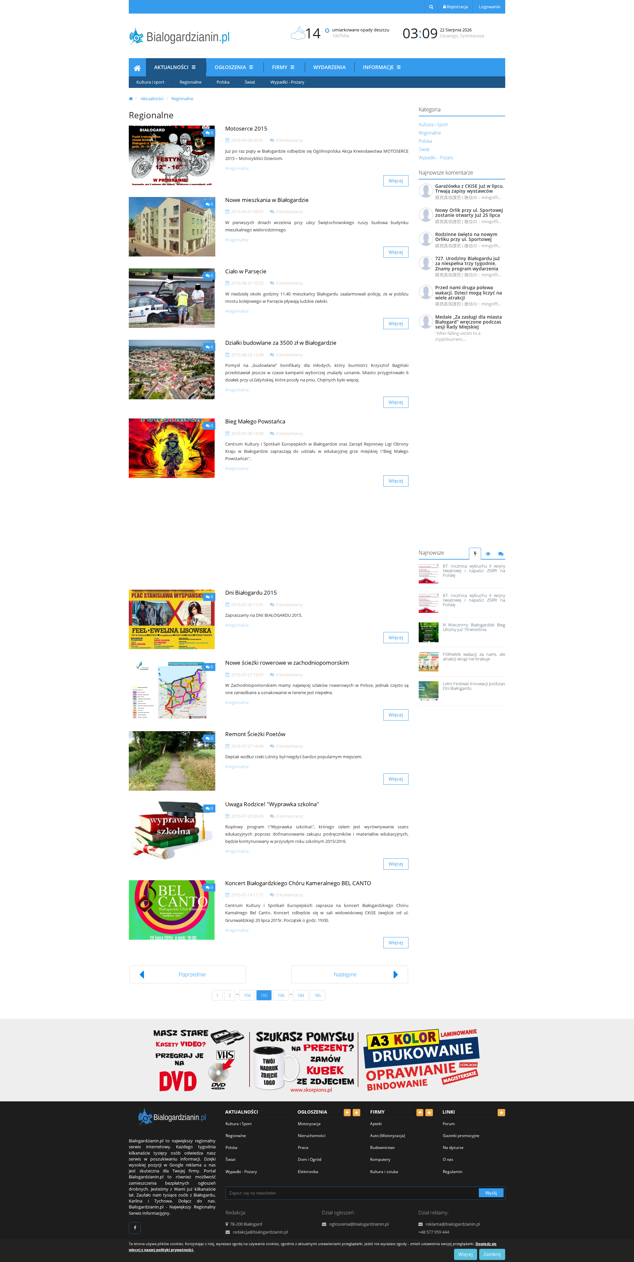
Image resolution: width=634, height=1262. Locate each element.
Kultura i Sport (433, 124)
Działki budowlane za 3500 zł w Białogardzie (280, 342)
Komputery (380, 1159)
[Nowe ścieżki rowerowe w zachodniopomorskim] (172, 689)
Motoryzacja (309, 1123)
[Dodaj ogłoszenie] (347, 1112)
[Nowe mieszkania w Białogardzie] (172, 226)
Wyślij (491, 1193)
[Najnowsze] (475, 554)
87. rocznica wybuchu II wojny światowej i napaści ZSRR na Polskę (474, 570)
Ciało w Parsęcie (245, 271)
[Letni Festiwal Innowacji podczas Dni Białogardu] (429, 691)
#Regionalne (237, 168)
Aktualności (172, 67)
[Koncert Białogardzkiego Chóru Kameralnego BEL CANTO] (172, 910)
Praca (303, 1147)
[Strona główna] (131, 98)
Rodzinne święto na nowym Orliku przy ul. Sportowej (466, 236)
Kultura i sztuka (384, 1171)
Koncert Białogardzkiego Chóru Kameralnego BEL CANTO (298, 883)
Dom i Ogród (309, 1159)
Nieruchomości (312, 1135)
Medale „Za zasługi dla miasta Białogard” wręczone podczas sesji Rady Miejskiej (468, 322)
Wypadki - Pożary (287, 82)
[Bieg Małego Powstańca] (172, 448)
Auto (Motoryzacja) (387, 1135)
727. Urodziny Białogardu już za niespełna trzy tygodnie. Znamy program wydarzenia (467, 263)
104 (247, 995)
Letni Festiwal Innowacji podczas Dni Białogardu (474, 686)
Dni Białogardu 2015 (251, 592)
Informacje (379, 67)
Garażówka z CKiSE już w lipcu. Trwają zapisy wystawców (469, 188)
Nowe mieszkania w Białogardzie (267, 200)
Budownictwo (382, 1147)
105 (264, 995)
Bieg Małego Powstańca (255, 421)
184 (300, 995)
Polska (223, 82)
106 (280, 995)
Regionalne (190, 82)
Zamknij (492, 1254)
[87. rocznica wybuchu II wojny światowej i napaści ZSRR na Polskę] (429, 573)
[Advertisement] (462, 448)
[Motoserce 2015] (172, 155)
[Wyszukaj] (431, 7)
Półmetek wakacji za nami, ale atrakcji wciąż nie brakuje (474, 656)
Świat (250, 82)
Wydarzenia (329, 67)
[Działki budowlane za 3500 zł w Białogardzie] (172, 369)
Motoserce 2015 (246, 128)
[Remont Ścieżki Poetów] (172, 761)
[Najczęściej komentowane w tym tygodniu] (501, 554)
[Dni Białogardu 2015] (172, 619)
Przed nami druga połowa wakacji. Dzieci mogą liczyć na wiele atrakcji (468, 292)
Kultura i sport (150, 82)
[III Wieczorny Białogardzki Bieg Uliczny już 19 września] (429, 632)
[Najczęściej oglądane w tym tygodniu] (488, 554)
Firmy (280, 67)
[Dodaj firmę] (419, 1112)
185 (317, 995)
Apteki (376, 1123)
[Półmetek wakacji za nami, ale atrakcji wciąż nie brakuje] (429, 662)
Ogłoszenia (231, 67)
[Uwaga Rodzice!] (172, 831)
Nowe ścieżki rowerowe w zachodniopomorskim (287, 662)
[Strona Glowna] (137, 69)
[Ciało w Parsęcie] (172, 298)
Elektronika (308, 1171)
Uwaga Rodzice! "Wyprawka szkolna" (272, 804)
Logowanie (489, 7)
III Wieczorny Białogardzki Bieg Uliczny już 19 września (474, 627)
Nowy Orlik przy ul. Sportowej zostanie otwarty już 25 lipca (469, 212)
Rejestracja (457, 7)
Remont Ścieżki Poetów (255, 734)
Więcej (396, 180)
